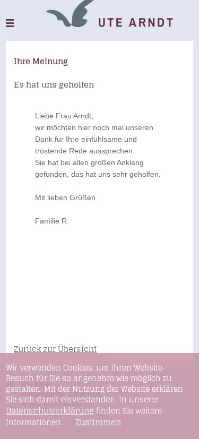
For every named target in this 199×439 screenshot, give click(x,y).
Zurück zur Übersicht (55, 349)
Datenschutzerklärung (50, 410)
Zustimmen (98, 422)
